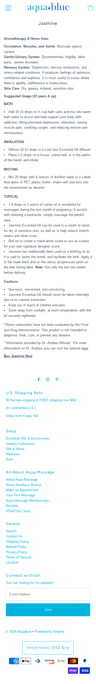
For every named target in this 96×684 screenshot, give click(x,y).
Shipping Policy (17, 542)
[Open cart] (90, 7)
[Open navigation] (8, 7)
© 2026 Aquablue (18, 631)
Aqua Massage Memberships (27, 500)
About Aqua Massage (22, 479)
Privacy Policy (16, 552)
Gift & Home (15, 449)
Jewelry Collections (20, 444)
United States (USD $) (46, 648)
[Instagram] (47, 379)
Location (12, 562)
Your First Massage (20, 495)
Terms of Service (18, 557)
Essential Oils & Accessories (27, 438)
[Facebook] (39, 379)
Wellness (12, 454)
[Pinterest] (57, 379)
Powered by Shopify (49, 631)
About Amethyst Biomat (23, 485)
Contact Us (14, 536)
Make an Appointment (22, 490)
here (85, 348)
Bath (9, 459)
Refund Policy (16, 547)
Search (11, 531)
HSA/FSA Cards (18, 511)
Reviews (12, 506)
